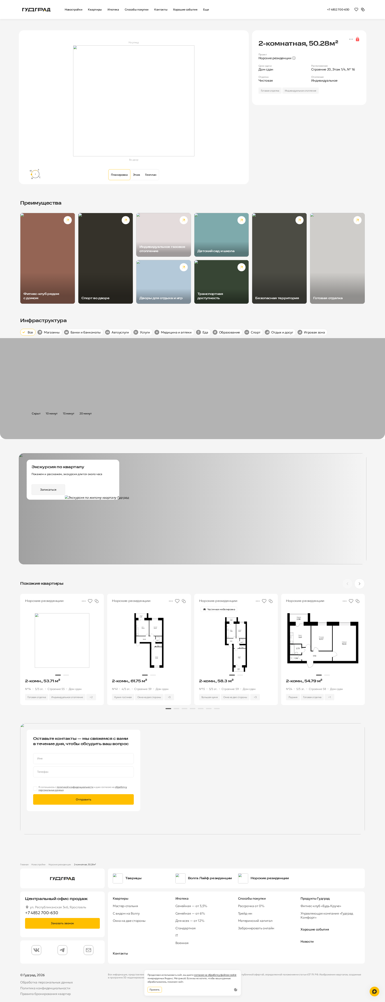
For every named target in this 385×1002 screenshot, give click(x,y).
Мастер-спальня (125, 906)
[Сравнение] (363, 9)
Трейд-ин (245, 913)
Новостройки (38, 864)
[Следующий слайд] (359, 583)
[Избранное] (356, 9)
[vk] (36, 950)
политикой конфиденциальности (75, 787)
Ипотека (182, 898)
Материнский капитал (255, 921)
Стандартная (185, 928)
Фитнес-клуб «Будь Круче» (321, 906)
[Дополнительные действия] (351, 39)
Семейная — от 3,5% (191, 906)
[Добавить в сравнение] (96, 601)
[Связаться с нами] (374, 991)
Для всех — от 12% (189, 921)
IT (176, 935)
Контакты (120, 953)
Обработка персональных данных (46, 982)
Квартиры (120, 898)
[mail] (88, 950)
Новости (307, 941)
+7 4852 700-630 (338, 9)
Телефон (42, 772)
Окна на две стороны (129, 921)
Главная (24, 864)
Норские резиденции (60, 864)
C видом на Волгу (126, 913)
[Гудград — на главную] (36, 9)
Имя (40, 758)
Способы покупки (252, 898)
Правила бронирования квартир (45, 994)
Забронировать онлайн (256, 928)
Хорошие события (315, 929)
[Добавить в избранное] (90, 601)
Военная (182, 943)
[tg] (62, 950)
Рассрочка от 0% (251, 906)
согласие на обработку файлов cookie (215, 974)
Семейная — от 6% (190, 913)
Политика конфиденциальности (45, 988)
